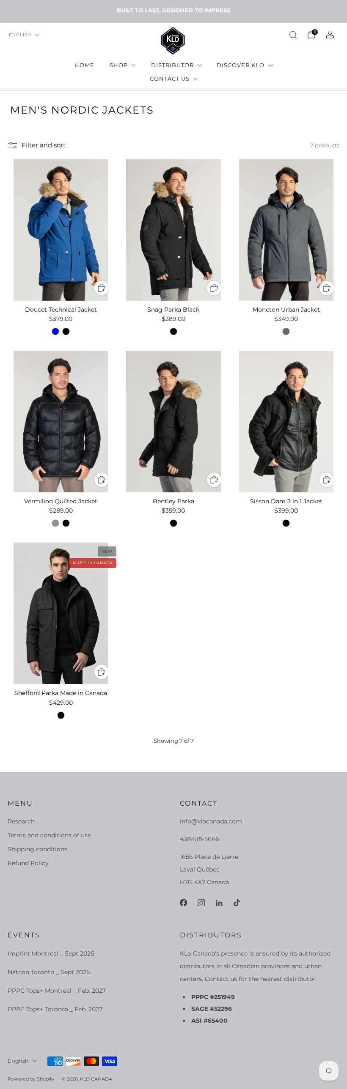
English (20, 35)
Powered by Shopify (31, 1079)
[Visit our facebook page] (183, 902)
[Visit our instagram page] (201, 902)
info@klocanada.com (211, 821)
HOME (84, 65)
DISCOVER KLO (240, 65)
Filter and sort (44, 145)
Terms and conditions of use (49, 835)
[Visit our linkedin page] (219, 902)
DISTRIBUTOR (172, 65)
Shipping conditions (37, 849)
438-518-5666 (199, 839)
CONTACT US (170, 78)
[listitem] (173, 10)
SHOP (119, 65)
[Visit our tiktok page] (236, 902)
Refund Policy (28, 863)
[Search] (293, 34)
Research (21, 821)
